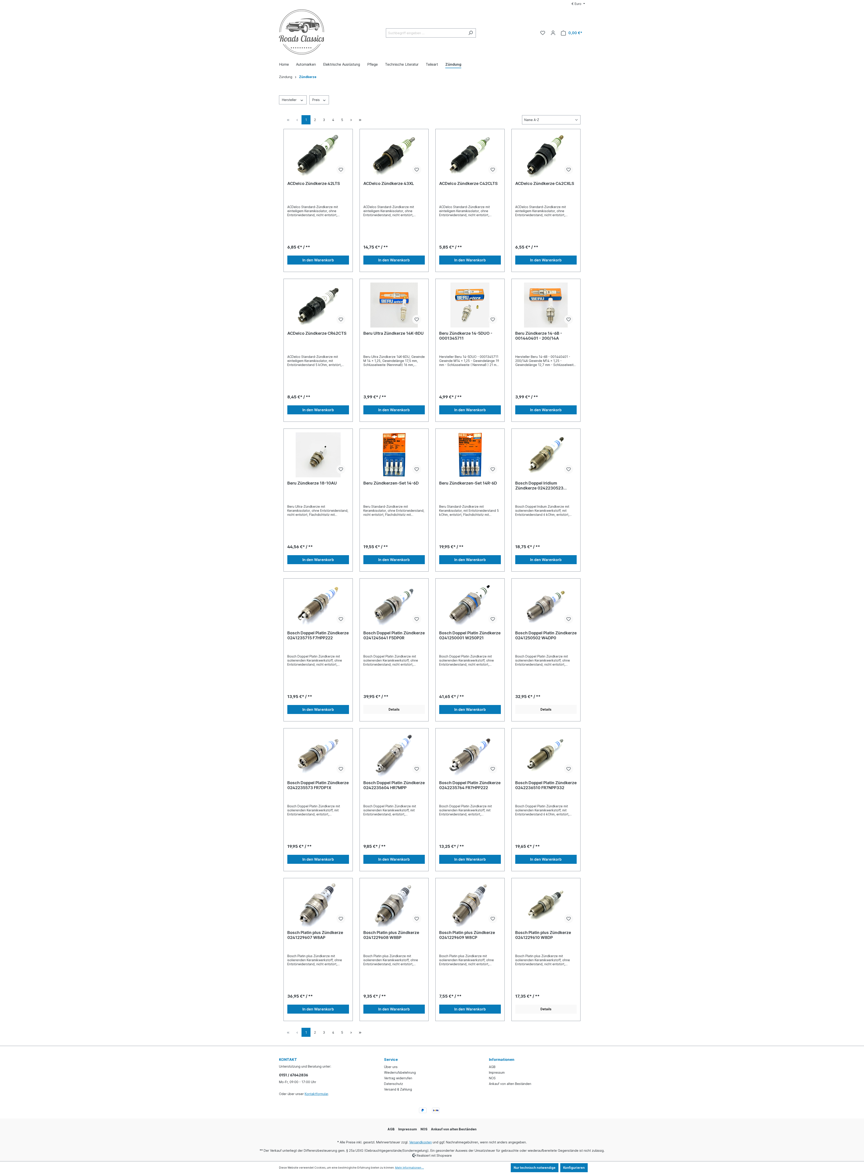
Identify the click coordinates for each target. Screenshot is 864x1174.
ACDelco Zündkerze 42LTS (313, 183)
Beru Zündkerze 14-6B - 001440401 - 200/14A (538, 336)
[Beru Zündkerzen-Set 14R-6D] (470, 454)
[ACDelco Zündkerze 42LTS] (318, 155)
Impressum (497, 1072)
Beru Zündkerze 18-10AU (312, 483)
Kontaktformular (316, 1094)
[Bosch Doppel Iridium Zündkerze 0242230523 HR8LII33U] (546, 454)
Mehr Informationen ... (409, 1167)
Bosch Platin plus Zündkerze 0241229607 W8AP (315, 935)
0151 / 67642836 (293, 1075)
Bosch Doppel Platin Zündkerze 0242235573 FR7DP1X (318, 785)
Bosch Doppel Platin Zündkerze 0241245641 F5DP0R (394, 635)
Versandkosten (420, 1142)
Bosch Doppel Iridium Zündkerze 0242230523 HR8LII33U (539, 486)
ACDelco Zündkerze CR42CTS (316, 333)
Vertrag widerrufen (398, 1078)
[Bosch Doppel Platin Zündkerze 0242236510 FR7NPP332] (546, 754)
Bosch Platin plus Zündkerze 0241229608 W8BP (391, 935)
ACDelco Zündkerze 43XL (388, 183)
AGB (492, 1067)
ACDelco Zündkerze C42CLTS (468, 183)
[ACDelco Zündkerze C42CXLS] (546, 155)
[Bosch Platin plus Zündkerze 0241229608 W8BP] (394, 904)
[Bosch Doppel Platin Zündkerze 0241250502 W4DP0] (546, 604)
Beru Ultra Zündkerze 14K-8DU (393, 333)
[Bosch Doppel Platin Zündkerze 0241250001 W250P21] (470, 604)
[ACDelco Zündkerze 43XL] (394, 155)
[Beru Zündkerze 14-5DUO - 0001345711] (470, 305)
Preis (316, 100)
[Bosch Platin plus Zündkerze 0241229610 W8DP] (546, 904)
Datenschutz (393, 1084)
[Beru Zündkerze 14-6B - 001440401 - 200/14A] (546, 305)
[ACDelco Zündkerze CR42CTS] (318, 305)
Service (391, 1059)
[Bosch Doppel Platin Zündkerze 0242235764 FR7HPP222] (470, 754)
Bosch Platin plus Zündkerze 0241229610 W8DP (543, 935)
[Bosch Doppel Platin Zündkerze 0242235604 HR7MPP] (394, 754)
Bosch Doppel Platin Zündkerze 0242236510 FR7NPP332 (546, 785)
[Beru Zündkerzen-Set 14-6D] (394, 454)
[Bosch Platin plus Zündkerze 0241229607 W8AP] (318, 904)
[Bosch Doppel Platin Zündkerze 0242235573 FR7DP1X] (318, 754)
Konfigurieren (574, 1168)
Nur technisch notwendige (535, 1168)
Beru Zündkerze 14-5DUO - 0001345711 (465, 336)
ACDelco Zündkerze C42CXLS (544, 183)
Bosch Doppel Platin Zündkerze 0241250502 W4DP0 (546, 635)
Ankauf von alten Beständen (510, 1084)
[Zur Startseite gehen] (301, 31)
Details (394, 709)
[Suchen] (470, 33)
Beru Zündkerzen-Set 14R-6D (468, 483)
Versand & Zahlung (398, 1089)
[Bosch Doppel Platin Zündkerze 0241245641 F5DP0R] (394, 604)
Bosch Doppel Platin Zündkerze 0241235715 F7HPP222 (318, 635)
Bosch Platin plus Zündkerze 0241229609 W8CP (467, 935)
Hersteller (289, 100)
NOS (492, 1078)
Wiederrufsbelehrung (400, 1072)
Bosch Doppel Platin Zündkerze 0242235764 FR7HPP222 (470, 785)
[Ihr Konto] (553, 33)
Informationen (501, 1059)
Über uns (391, 1067)
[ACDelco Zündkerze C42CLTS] (470, 155)
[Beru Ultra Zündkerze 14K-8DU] (394, 305)
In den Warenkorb (318, 260)
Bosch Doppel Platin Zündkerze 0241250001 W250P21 (470, 635)
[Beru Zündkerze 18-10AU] (318, 454)
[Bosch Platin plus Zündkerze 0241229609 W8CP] (470, 904)
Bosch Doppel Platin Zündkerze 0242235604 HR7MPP (394, 785)
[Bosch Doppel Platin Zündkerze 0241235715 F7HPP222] (318, 604)
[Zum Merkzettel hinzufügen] (340, 169)
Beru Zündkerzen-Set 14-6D (391, 483)
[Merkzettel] (543, 33)
